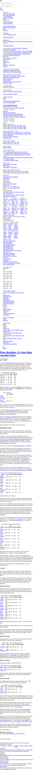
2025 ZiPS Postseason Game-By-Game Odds (14, 116)
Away (17, 186)
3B (15, 216)
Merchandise (6, 314)
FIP (4, 333)
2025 (4, 108)
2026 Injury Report (7, 242)
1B (9, 216)
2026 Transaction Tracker (9, 245)
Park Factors (6, 310)
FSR (14, 335)
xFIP (6, 333)
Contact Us (10, 745)
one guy (5, 663)
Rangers (22, 204)
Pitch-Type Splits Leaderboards (10, 136)
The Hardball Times (16, 48)
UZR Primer (6, 335)
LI (17, 338)
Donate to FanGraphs (8, 18)
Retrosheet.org (3, 766)
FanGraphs (5, 33)
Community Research (8, 45)
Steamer (5, 61)
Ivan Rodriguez (2, 489)
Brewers (14, 208)
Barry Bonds (9, 388)
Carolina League (18, 157)
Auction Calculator (7, 23)
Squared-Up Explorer (8, 303)
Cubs (13, 210)
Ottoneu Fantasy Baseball (9, 26)
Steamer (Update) (15, 77)
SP (8, 218)
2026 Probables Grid (8, 247)
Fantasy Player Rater (8, 22)
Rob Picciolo (5, 418)
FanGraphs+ (13, 49)
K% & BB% (17, 330)
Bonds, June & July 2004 (2, 397)
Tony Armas (1, 689)
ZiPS (4, 59)
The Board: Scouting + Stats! (10, 261)
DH (24, 216)
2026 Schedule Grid (8, 246)
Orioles (5, 200)
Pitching (9, 147)
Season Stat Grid (7, 138)
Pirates (13, 212)
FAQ (8, 27)
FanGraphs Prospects (8, 37)
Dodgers (22, 209)
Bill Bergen (6, 443)
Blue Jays (5, 199)
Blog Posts (12, 27)
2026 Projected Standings (9, 112)
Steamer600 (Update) (14, 70)
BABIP (10, 333)
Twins (13, 203)
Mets (4, 210)
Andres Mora (2, 542)
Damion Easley (19, 706)
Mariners (22, 203)
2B (11, 216)
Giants (21, 210)
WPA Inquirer (6, 181)
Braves (5, 208)
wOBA (5, 330)
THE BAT (5, 65)
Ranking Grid (10, 132)
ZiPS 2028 (11, 87)
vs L (8, 186)
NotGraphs (24, 48)
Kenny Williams (2, 477)
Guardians (14, 199)
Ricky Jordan (1, 615)
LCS (15, 171)
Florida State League (28, 157)
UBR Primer (9, 338)
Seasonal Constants (7, 341)
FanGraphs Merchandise (9, 15)
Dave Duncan (2, 535)
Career (24, 125)
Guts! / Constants (7, 309)
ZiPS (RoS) (6, 76)
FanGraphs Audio (17, 52)
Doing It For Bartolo (8, 55)
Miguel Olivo (10, 363)
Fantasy (24, 51)
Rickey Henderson (4, 720)
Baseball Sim (6, 295)
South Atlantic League (19, 154)
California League (9, 157)
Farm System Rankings (8, 264)
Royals (13, 200)
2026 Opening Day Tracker (9, 256)
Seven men (12, 588)
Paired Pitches (6, 299)
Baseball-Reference (11, 733)
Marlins (5, 209)
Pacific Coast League (22, 152)
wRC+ (9, 330)
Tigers (13, 202)
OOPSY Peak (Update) (16, 72)
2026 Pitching (13, 164)
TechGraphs (6, 49)
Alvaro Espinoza (2, 618)
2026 (8, 125)
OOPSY (5, 66)
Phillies (5, 213)
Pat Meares (3, 647)
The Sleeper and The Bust (14, 41)
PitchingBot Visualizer (8, 301)
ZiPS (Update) (12, 76)
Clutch (19, 338)
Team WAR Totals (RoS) (9, 196)
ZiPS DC (8, 59)
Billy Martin (14, 655)
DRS (11, 335)
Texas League (26, 153)
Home (14, 186)
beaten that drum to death (12, 410)
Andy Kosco (1, 602)
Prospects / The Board (8, 317)
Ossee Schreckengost (19, 445)
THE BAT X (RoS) (17, 81)
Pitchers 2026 (13, 183)
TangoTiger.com (4, 762)
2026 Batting (6, 164)
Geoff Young (5, 359)
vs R (11, 186)
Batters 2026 (6, 183)
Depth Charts (6, 62)
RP (10, 218)
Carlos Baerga (16, 458)
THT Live (13, 51)
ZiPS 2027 (5, 87)
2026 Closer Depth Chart (9, 240)
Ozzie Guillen (18, 449)
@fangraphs (4, 745)
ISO (12, 330)
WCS (22, 171)
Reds (13, 213)
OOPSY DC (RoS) (7, 83)
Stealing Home (26, 54)
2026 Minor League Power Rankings (12, 250)
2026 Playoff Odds (7, 114)
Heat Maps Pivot (7, 296)
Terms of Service (24, 745)
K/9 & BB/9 (15, 333)
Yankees (5, 204)
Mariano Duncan (2, 548)
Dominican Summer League (11, 160)
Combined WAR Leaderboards (10, 177)
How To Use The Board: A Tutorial (11, 263)
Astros (21, 200)
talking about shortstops (12, 416)
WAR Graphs (6, 178)
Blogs (4, 324)
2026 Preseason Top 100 (9, 291)
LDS (19, 171)
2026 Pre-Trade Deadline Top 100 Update (13, 292)
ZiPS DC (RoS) (21, 76)
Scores (4, 319)
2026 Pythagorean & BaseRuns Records (13, 115)
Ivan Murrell (2, 538)
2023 (10, 108)
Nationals (5, 212)
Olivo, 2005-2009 (3, 401)
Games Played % (17, 91)
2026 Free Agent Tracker (9, 253)
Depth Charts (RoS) (8, 79)
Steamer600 (6, 70)
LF (17, 216)
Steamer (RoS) (6, 77)
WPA (14, 338)
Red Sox (5, 203)
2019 (22, 108)
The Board (5, 260)
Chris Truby (1, 480)
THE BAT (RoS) (7, 81)
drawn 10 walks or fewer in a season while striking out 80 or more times (16, 469)
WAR (4, 338)
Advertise (16, 745)
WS (12, 171)
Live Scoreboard (7, 101)
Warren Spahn (2, 599)
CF (19, 216)
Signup (5, 27)
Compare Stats (26, 132)
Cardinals (14, 209)
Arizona (8, 159)
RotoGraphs (6, 40)
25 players (20, 518)
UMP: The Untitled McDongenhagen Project (17, 53)
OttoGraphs (17, 55)
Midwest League (9, 154)
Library (5, 308)
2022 (13, 108)
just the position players (17, 520)
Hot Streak (5, 298)
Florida (12, 159)
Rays (4, 202)
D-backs (22, 208)
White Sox (14, 204)
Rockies (22, 213)
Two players (3, 639)
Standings (5, 320)
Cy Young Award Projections (10, 94)
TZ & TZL (18, 335)
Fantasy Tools (6, 323)
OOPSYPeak (6, 72)
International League (11, 152)
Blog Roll (5, 30)
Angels (22, 199)
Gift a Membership (7, 16)
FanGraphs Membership (9, 13)
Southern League (18, 153)
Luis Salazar (2, 669)
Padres (21, 212)
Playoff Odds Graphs (18, 114)
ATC (4, 63)
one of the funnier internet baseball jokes (15, 505)
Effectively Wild (12, 34)
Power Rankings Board (8, 302)
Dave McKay (2, 605)
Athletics (22, 202)
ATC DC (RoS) (7, 80)
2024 (7, 108)
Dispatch (19, 51)
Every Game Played (8, 91)
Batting (5, 147)
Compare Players (19, 132)
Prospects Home (7, 258)
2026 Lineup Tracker (8, 249)
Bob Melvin (2, 611)
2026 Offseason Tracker (9, 254)
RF (21, 216)
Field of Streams (25, 41)
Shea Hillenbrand (3, 650)
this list (24, 682)
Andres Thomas (2, 608)
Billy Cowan (2, 532)
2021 (16, 108)
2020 (19, 108)
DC (10, 199)
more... (22, 330)
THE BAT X (12, 65)
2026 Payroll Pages (7, 243)
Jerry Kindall (2, 529)
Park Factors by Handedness (10, 344)
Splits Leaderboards (8, 135)
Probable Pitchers (16, 101)
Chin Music (25, 52)
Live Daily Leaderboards (9, 102)
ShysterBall (29, 51)
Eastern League (9, 153)
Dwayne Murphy (24, 720)
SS (13, 216)
